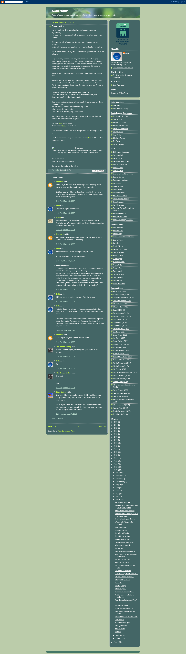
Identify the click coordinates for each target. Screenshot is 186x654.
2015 (116, 446)
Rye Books (117, 135)
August (118, 485)
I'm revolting (119, 548)
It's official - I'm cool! (122, 559)
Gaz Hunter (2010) (120, 319)
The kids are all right (122, 536)
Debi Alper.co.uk (119, 85)
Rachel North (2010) (120, 382)
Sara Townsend (118, 274)
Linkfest (118, 632)
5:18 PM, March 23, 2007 (65, 261)
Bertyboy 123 (118, 158)
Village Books (118, 132)
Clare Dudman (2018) (121, 304)
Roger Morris (117, 271)
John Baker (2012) (120, 326)
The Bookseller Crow (120, 116)
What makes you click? (123, 545)
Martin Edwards (119, 262)
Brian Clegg (117, 234)
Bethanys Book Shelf (121, 161)
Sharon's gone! (120, 589)
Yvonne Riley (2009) (120, 408)
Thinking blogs (120, 586)
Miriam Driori (117, 268)
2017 (116, 440)
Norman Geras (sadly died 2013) (125, 372)
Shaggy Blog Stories (122, 580)
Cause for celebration (123, 571)
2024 (116, 425)
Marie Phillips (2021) (120, 341)
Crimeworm (117, 183)
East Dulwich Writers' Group (123, 237)
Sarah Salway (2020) (120, 390)
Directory (116, 105)
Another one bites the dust (125, 511)
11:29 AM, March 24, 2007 (65, 330)
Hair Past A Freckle (120, 196)
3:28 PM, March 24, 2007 (65, 368)
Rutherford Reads (119, 213)
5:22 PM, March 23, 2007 (65, 302)
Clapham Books (119, 138)
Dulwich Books (118, 144)
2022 (116, 428)
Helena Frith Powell (120, 249)
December (120, 473)
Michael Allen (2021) (120, 347)
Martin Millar (117, 265)
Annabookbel (118, 155)
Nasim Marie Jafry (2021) (122, 357)
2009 (116, 464)
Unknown (60, 182)
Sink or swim (120, 629)
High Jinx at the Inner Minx (125, 551)
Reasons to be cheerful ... (124, 592)
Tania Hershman (119, 284)
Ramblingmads (118, 205)
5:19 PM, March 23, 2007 (65, 290)
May (117, 494)
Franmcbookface (119, 193)
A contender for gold (122, 623)
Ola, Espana (119, 620)
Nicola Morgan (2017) (121, 366)
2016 (116, 443)
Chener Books (118, 119)
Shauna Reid (117, 277)
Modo (58, 217)
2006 (116, 642)
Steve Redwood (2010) (121, 405)
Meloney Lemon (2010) (121, 344)
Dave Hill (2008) (119, 310)
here (60, 123)
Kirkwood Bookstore (120, 126)
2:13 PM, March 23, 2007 (65, 201)
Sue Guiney (117, 280)
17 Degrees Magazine (121, 152)
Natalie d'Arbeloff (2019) (122, 360)
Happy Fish (119, 583)
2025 (116, 422)
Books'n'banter (118, 177)
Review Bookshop (119, 122)
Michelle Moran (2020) (121, 354)
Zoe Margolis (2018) (120, 414)
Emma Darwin (118, 240)
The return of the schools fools (126, 617)
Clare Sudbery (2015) (121, 307)
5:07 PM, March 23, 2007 (65, 230)
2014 (116, 449)
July (117, 488)
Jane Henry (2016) (120, 323)
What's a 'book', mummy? (124, 577)
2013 (116, 452)
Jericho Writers (118, 252)
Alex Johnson (118, 227)
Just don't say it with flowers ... (126, 574)
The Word (116, 141)
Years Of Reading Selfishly (123, 220)
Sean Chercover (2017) (121, 396)
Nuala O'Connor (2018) (121, 375)
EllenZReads (117, 189)
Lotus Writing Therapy (121, 199)
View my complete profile (123, 68)
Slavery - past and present (125, 542)
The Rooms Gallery (63, 347)
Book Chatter (118, 171)
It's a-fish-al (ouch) (122, 533)
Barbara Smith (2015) (121, 294)
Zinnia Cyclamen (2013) (121, 411)
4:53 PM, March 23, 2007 (65, 213)
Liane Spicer (61, 392)
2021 (116, 431)
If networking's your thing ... (125, 519)
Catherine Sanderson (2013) (123, 297)
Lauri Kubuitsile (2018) (121, 329)
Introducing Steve (121, 605)
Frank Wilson (118, 246)
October (119, 479)
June (118, 491)
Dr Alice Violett (118, 186)
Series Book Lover (120, 217)
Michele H (60, 234)
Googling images (121, 527)
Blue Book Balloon (120, 164)
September (120, 482)
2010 (116, 461)
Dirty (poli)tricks (121, 626)
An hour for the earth (122, 502)
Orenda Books (118, 202)
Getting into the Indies (123, 539)
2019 (116, 434)
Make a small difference (124, 608)
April (117, 497)
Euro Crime (117, 243)
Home (77, 426)
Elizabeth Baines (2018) (122, 316)
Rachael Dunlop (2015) (121, 379)
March (118, 500)
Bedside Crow (118, 231)
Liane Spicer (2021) (120, 335)
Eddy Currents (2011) (121, 313)
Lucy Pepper (117, 259)
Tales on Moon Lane (120, 129)
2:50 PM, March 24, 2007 (65, 357)
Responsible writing (122, 562)
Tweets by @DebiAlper (119, 93)
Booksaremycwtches (120, 180)
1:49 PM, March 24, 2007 (65, 342)
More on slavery (121, 530)
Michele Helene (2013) (121, 350)
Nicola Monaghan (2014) (122, 363)
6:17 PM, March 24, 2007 (65, 388)
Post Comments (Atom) (66, 431)
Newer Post (52, 426)
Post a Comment (56, 418)
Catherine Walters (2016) (122, 301)
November (120, 476)
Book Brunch (118, 168)
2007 (116, 470)
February (119, 635)
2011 (116, 458)
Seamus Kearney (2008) (122, 393)
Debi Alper (60, 11)
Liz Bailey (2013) (119, 338)
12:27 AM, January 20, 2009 (66, 414)
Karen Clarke (118, 256)
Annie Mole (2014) (119, 291)
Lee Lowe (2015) (119, 332)
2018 (116, 437)
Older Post (102, 426)
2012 (116, 455)
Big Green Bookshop (120, 108)
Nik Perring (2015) (119, 369)
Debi (58, 205)
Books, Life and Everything (123, 174)
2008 (116, 467)
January (119, 638)
